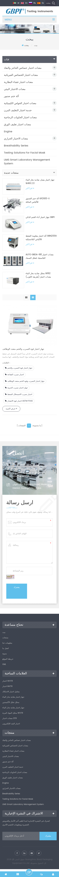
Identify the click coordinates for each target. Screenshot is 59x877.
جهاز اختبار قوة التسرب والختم (19, 368)
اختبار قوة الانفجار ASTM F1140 (20, 400)
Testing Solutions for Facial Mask (24, 153)
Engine (8, 132)
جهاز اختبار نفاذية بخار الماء (13, 697)
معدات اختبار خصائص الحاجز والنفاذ (23, 68)
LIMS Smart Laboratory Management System (27, 162)
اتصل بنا (5, 648)
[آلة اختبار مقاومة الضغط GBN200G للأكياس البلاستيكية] (13, 242)
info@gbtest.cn (21, 476)
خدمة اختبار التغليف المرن (18, 110)
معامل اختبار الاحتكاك (11, 691)
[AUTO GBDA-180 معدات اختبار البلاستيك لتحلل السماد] (13, 261)
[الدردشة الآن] (29, 872)
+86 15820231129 (22, 464)
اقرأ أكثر (29, 188)
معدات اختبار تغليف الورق (17, 124)
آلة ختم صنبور (11, 96)
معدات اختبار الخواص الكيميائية (20, 103)
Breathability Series (16, 146)
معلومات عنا (7, 643)
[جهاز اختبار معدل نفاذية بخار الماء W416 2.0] (13, 186)
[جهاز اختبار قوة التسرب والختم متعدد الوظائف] (29, 325)
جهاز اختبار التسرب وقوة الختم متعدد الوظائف (25, 381)
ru (34, 3)
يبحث (48, 3)
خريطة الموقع (7, 659)
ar (18, 3)
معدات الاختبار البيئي (14, 89)
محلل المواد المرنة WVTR (12, 713)
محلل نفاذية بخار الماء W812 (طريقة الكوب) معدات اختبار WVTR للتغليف (38, 275)
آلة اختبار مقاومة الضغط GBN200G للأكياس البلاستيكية (41, 237)
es (42, 3)
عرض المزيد (11, 408)
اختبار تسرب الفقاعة (15, 374)
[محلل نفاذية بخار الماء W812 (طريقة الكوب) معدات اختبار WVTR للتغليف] (13, 279)
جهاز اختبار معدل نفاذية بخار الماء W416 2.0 (40, 181)
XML (4, 664)
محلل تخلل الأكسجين (10, 702)
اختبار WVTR (7, 681)
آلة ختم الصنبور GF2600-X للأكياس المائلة (38, 200)
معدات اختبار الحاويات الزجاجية (20, 117)
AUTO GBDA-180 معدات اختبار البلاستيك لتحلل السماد (39, 256)
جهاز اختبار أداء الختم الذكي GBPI (40, 217)
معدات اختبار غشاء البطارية (18, 82)
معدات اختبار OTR (9, 718)
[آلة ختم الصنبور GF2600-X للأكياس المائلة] (13, 205)
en (26, 3)
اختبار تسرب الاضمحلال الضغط (19, 394)
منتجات (5, 637)
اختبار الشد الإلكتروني (11, 723)
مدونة (4, 653)
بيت (3, 632)
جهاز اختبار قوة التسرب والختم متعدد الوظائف (23, 349)
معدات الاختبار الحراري (16, 139)
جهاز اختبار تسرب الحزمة (17, 387)
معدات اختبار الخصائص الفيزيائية (21, 75)
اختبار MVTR (7, 686)
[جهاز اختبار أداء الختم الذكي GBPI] (13, 223)
